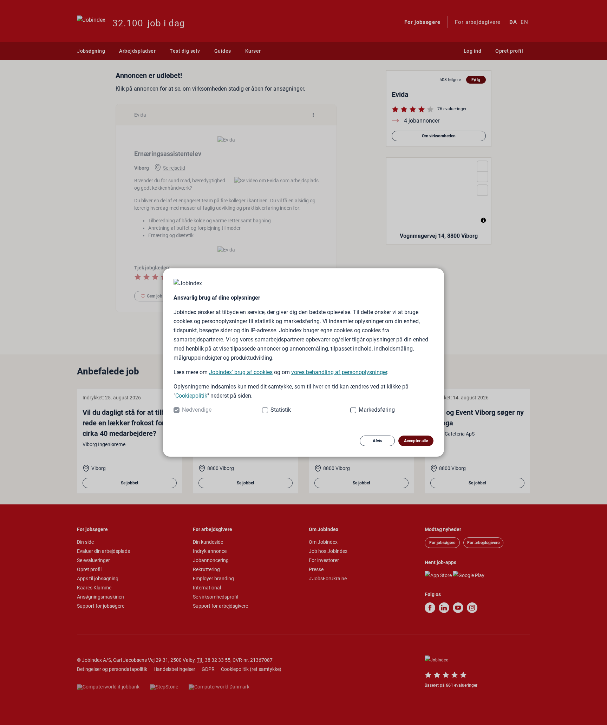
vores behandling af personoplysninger (339, 372)
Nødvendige (196, 409)
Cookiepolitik (191, 395)
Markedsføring (377, 409)
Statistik (280, 409)
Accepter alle (416, 440)
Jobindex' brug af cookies (241, 372)
